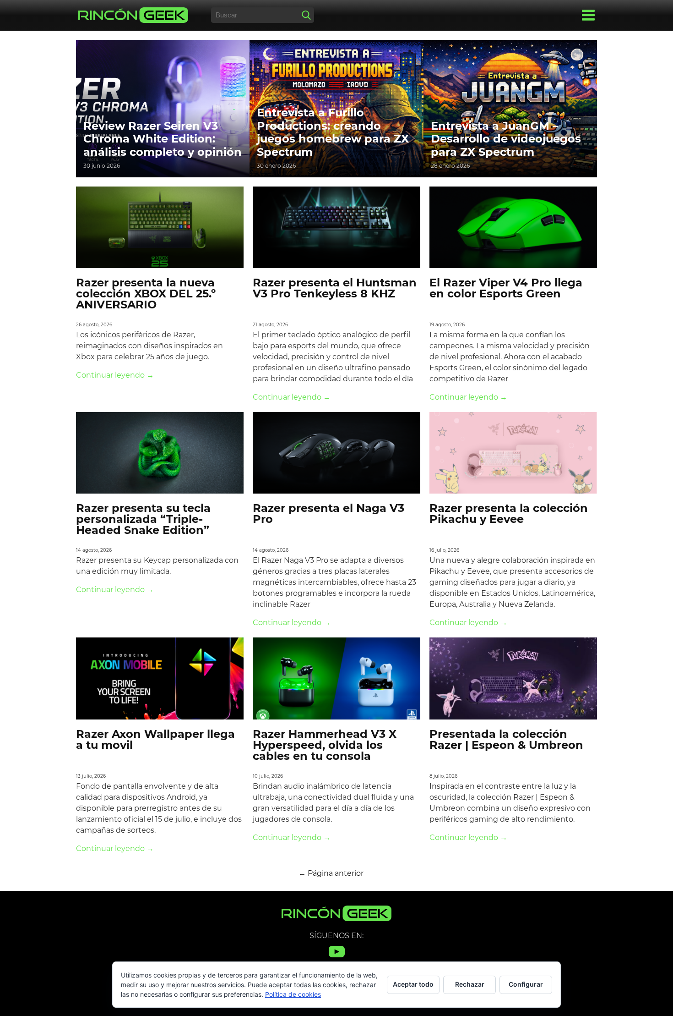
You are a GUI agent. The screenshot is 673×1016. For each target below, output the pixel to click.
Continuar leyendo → (115, 375)
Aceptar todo (413, 984)
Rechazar (469, 984)
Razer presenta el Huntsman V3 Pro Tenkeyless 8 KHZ (335, 288)
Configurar (526, 984)
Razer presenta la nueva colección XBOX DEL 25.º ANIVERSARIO (146, 293)
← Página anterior (331, 873)
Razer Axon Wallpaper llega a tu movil (155, 739)
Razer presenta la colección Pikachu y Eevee (508, 513)
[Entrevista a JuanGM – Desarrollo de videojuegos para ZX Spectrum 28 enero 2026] (510, 108)
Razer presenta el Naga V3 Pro (328, 513)
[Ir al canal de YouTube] (336, 957)
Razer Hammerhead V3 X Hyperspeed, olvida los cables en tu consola (324, 745)
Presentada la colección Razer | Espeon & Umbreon (506, 739)
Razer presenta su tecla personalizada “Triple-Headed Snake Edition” (143, 519)
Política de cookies (293, 994)
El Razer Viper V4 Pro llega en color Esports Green (505, 288)
